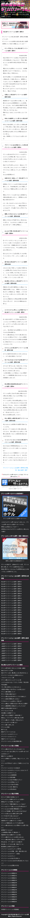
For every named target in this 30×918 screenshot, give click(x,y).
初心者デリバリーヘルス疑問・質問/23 (11, 581)
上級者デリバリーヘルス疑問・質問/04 (11, 653)
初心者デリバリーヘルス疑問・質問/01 (11, 633)
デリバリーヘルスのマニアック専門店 (11, 849)
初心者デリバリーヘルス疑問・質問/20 (11, 588)
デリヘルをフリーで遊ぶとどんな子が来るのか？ (14, 806)
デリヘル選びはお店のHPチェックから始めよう (13, 696)
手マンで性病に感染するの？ (8, 694)
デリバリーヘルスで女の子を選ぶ (10, 784)
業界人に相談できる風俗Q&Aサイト (15, 561)
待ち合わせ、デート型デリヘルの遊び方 (11, 842)
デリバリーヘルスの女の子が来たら (10, 858)
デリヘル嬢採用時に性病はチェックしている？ (13, 706)
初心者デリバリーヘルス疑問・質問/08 (11, 617)
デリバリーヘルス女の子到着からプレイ (11, 779)
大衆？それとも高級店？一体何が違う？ (11, 715)
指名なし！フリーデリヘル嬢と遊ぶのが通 (12, 717)
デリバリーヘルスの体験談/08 (9, 885)
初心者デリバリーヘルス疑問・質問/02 (11, 631)
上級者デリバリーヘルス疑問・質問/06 (11, 648)
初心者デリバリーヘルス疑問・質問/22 (11, 584)
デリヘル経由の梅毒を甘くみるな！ (10, 698)
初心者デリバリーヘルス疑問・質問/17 (11, 596)
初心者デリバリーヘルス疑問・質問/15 (11, 600)
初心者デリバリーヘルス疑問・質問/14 (7, 1)
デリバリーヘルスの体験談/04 (9, 894)
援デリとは (4, 729)
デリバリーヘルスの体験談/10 (9, 880)
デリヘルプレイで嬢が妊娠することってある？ (13, 804)
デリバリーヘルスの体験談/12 (9, 875)
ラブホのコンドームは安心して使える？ (11, 701)
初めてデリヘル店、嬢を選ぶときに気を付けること (14, 673)
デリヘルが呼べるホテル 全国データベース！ (15, 518)
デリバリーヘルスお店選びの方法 (10, 865)
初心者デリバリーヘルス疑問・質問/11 (11, 610)
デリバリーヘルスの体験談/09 (9, 882)
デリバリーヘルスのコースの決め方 (10, 768)
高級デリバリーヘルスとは (8, 739)
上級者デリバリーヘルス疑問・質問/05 (11, 651)
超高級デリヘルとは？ (7, 830)
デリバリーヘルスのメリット (8, 736)
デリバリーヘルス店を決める (8, 789)
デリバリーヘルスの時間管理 (8, 775)
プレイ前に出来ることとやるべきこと (11, 687)
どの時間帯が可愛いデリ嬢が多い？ (10, 832)
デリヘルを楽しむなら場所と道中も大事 (11, 813)
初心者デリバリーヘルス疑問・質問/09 (11, 614)
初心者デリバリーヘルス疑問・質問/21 (11, 586)
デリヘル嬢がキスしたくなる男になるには (12, 837)
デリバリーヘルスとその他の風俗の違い (11, 741)
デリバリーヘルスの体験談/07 (9, 887)
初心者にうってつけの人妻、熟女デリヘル (12, 844)
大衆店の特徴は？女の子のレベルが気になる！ (13, 689)
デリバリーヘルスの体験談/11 (9, 878)
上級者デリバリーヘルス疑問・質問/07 (11, 646)
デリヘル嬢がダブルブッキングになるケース (13, 749)
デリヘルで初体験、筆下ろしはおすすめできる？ (14, 811)
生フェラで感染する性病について (10, 797)
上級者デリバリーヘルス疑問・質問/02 (11, 658)
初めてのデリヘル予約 (7, 670)
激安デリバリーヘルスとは (8, 732)
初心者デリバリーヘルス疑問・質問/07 (11, 619)
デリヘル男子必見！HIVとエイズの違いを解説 (13, 668)
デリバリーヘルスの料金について (10, 782)
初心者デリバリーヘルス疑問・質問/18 (11, 593)
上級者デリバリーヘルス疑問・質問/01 (11, 660)
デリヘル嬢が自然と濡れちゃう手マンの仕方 (13, 839)
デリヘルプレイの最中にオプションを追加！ (13, 799)
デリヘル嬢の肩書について (8, 691)
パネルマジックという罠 (7, 677)
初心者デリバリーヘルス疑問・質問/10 (11, 612)
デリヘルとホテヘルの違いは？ (9, 722)
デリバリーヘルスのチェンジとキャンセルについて (14, 770)
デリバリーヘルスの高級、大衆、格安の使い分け (14, 851)
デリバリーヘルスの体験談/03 (9, 897)
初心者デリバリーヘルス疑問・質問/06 (11, 622)
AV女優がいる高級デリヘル (8, 713)
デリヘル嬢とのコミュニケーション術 (11, 680)
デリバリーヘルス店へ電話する (9, 787)
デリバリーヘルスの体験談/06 (9, 889)
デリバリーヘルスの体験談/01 (9, 901)
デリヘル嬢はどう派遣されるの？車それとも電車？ (14, 703)
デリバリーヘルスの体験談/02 (9, 899)
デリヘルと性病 (5, 727)
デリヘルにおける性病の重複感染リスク (11, 809)
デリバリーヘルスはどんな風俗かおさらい (12, 675)
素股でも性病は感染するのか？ (9, 708)
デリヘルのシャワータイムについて (10, 818)
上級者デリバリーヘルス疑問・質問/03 (11, 655)
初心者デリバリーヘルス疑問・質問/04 (11, 626)
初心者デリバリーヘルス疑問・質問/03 (11, 629)
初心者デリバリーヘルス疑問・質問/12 (11, 607)
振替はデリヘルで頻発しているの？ (10, 801)
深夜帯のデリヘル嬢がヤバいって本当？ (11, 820)
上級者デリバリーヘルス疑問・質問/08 (11, 643)
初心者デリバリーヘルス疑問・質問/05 (11, 624)
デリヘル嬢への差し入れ (7, 724)
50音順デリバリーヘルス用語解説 (10, 909)
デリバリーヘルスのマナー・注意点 (10, 853)
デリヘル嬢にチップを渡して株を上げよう (12, 720)
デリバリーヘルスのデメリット (9, 734)
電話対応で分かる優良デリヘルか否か (11, 834)
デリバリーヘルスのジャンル (8, 772)
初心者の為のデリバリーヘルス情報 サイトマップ (12, 20)
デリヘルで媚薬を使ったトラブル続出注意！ (13, 823)
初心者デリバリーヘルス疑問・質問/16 (11, 598)
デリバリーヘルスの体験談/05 (9, 892)
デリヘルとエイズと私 (7, 710)
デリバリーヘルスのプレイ (8, 856)
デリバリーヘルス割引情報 (8, 777)
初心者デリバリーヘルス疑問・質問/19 (11, 591)
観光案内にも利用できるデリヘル (10, 846)
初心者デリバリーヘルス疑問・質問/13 (11, 605)
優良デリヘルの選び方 (7, 756)
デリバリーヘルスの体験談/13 (9, 873)
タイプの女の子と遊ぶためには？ (10, 816)
